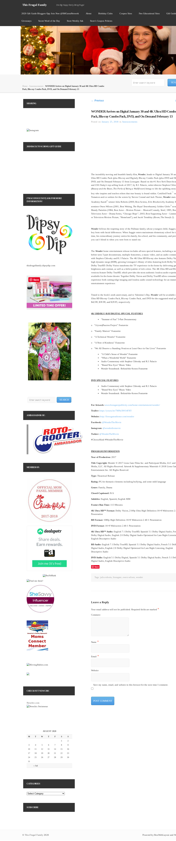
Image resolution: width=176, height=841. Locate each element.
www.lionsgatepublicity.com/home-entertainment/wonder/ (132, 405)
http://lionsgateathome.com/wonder (117, 416)
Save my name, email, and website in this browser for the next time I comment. (130, 685)
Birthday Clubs (105, 13)
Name (95, 642)
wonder (139, 577)
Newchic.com (33, 703)
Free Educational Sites (149, 13)
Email (95, 656)
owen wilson (129, 577)
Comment (95, 615)
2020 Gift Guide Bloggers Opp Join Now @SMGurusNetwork (50, 13)
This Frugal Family (34, 5)
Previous (97, 100)
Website (95, 670)
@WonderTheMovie (112, 422)
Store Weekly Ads (75, 21)
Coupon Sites (125, 13)
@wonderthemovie (112, 428)
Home (25, 86)
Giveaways (26, 21)
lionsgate (117, 577)
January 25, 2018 (110, 121)
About (89, 13)
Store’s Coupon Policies (101, 21)
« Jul (36, 766)
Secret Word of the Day (49, 21)
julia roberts (106, 577)
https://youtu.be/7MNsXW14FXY (116, 410)
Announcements (36, 86)
